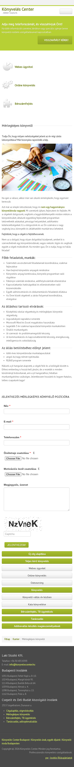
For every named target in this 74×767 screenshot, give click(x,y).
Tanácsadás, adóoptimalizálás (21, 721)
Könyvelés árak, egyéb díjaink (45, 739)
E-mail (8, 421)
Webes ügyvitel (24, 67)
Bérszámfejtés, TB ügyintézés (37, 611)
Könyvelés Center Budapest (15, 739)
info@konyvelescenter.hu (22, 664)
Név (7, 405)
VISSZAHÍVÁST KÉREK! (55, 40)
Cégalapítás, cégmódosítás (20, 710)
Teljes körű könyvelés (37, 561)
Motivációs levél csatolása (20, 468)
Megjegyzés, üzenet (16, 484)
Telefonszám (12, 437)
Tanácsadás (37, 618)
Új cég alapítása (37, 553)
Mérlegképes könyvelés (18, 714)
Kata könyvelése (37, 604)
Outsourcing (37, 582)
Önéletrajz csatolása (17, 453)
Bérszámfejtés (24, 103)
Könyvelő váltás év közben (37, 597)
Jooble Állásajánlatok (61, 757)
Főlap (7, 639)
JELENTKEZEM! (16, 545)
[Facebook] (43, 3)
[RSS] (39, 3)
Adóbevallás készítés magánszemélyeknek (37, 626)
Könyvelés (37, 590)
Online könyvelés (25, 85)
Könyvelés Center (18, 9)
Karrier (16, 639)
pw (46, 757)
